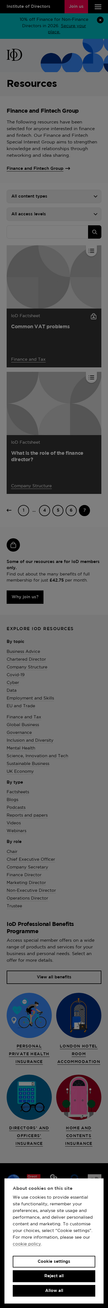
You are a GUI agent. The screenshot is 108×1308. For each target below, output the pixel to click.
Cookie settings (54, 1261)
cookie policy (27, 1244)
